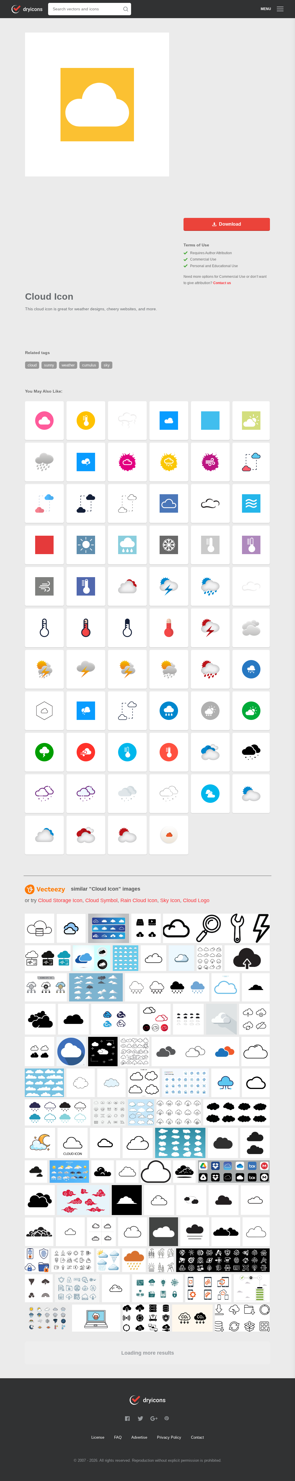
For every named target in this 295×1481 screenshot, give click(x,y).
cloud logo (196, 900)
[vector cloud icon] (103, 1051)
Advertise (139, 1437)
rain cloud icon (138, 900)
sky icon (170, 900)
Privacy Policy (169, 1437)
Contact (197, 1437)
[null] (39, 928)
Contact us (222, 283)
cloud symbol (101, 900)
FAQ (118, 1437)
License (97, 1437)
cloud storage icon (60, 900)
